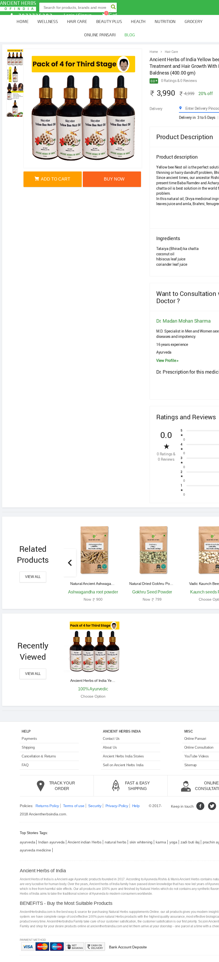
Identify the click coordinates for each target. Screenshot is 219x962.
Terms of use (73, 806)
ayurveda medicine (35, 850)
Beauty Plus (109, 21)
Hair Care (77, 21)
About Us (110, 747)
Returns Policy (47, 806)
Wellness (47, 21)
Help (136, 806)
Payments (29, 739)
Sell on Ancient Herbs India (123, 765)
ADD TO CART (55, 179)
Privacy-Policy (116, 806)
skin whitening (141, 842)
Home (22, 21)
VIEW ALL (33, 577)
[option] (93, 563)
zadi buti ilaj (190, 842)
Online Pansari (99, 35)
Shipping (28, 747)
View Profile (167, 360)
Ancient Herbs (18, 5)
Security (94, 806)
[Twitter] (212, 806)
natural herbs (115, 842)
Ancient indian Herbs (84, 842)
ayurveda (27, 842)
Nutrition (165, 21)
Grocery (193, 21)
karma (161, 842)
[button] (70, 563)
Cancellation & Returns (39, 756)
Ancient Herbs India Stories (123, 756)
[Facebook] (200, 806)
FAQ (25, 765)
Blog (129, 35)
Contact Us (111, 739)
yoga (173, 842)
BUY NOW (113, 179)
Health (138, 21)
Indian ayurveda (51, 842)
